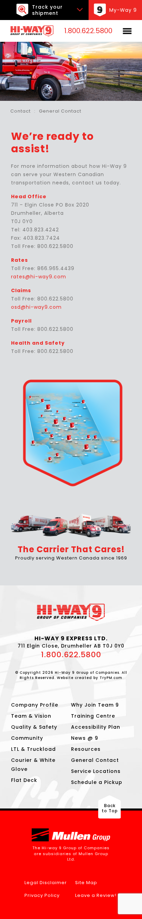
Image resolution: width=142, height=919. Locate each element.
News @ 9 (84, 738)
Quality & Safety (34, 727)
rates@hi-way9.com (38, 276)
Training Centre (93, 715)
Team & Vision (31, 715)
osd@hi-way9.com (36, 307)
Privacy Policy (42, 895)
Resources (86, 749)
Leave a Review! (95, 895)
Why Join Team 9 (95, 704)
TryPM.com (111, 677)
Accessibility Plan (95, 727)
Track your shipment (47, 10)
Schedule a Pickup (96, 782)
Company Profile (34, 704)
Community (27, 738)
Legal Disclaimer (45, 882)
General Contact (95, 760)
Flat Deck (24, 780)
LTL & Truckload (33, 749)
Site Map (86, 882)
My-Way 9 (123, 10)
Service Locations (96, 771)
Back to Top (110, 808)
